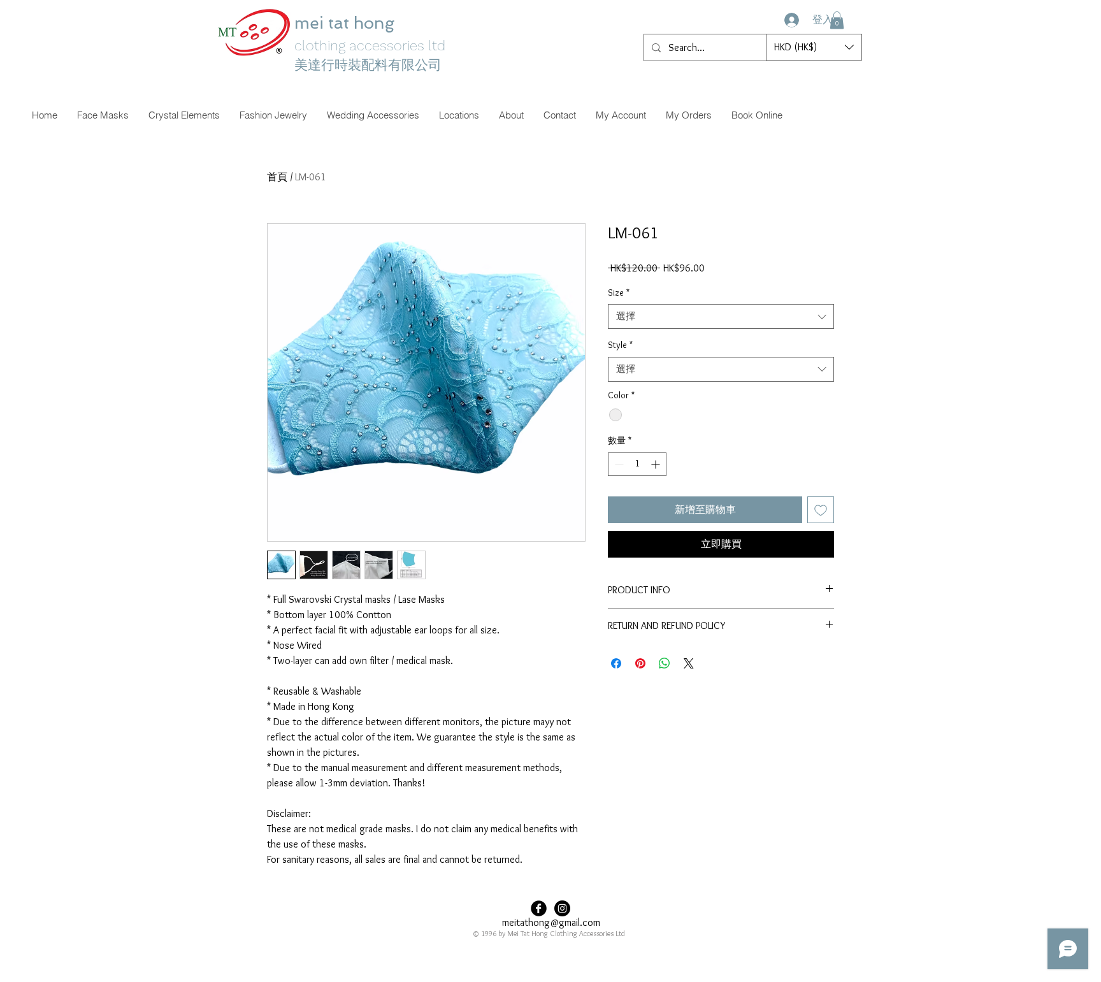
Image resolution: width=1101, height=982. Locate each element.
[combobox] (721, 316)
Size (619, 292)
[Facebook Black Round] (539, 908)
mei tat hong (346, 22)
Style (620, 344)
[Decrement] (618, 464)
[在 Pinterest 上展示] (640, 663)
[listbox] (814, 47)
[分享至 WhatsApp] (664, 663)
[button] (837, 20)
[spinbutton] (637, 464)
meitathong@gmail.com (551, 922)
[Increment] (657, 464)
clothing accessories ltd (369, 46)
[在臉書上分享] (616, 663)
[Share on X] (688, 663)
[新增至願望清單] (820, 509)
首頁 (277, 177)
